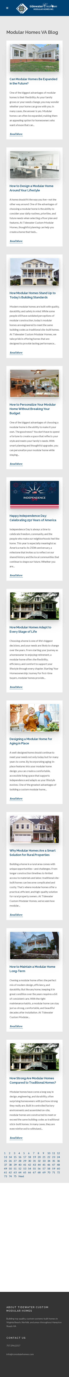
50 (10, 1168)
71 (53, 1172)
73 (5, 1176)
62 (10, 1172)
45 (44, 1164)
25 (5, 1160)
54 (29, 1168)
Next (21, 1176)
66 (29, 1172)
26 (10, 1160)
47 (53, 1164)
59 (53, 1168)
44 (39, 1164)
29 (24, 1160)
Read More (16, 134)
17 (24, 1156)
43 (34, 1164)
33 (44, 1160)
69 (44, 1172)
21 (44, 1156)
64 (19, 1172)
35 (53, 1160)
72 (58, 1172)
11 (53, 1153)
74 (10, 1176)
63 (15, 1172)
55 (34, 1168)
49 (5, 1168)
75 (15, 1176)
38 (10, 1164)
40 (19, 1164)
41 (24, 1164)
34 (48, 1160)
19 (34, 1156)
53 (24, 1168)
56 (39, 1168)
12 (58, 1153)
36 (58, 1160)
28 (19, 1160)
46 (48, 1164)
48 (58, 1164)
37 (5, 1164)
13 (5, 1156)
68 (39, 1172)
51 (15, 1168)
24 (58, 1156)
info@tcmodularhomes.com (20, 1354)
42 (29, 1164)
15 (15, 1156)
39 (15, 1164)
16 (19, 1156)
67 (34, 1172)
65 (24, 1172)
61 (5, 1172)
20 (39, 1156)
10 (48, 1153)
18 (29, 1156)
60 (58, 1168)
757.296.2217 (13, 1345)
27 (15, 1160)
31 (34, 1160)
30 (29, 1160)
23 (53, 1156)
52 (19, 1168)
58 (48, 1168)
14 (10, 1156)
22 (48, 1156)
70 (48, 1172)
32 (39, 1160)
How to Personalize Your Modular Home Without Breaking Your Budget (33, 409)
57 (44, 1168)
